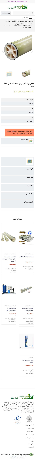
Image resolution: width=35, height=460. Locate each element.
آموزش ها (31, 447)
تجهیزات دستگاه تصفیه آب (25, 26)
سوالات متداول (30, 432)
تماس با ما (31, 444)
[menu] (30, 17)
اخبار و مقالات (30, 429)
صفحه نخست (30, 24)
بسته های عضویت (29, 438)
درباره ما (32, 441)
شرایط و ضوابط (30, 435)
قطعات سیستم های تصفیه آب (10, 26)
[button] (31, 51)
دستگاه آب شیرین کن (20, 24)
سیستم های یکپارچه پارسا (14, 456)
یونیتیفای (13, 457)
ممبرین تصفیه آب (27, 27)
